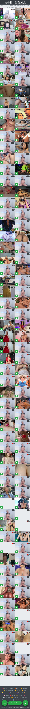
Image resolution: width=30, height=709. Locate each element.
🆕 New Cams (6, 697)
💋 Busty (12, 695)
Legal (28, 707)
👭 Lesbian (19, 695)
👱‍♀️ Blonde (4, 693)
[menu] (5, 703)
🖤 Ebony (10, 688)
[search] (25, 703)
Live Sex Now (15, 703)
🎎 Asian (4, 688)
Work (14, 707)
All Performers (23, 707)
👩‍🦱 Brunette (12, 693)
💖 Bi (25, 695)
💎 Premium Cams (7, 700)
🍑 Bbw (26, 693)
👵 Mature (17, 690)
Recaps (17, 707)
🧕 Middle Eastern (8, 690)
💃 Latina (17, 688)
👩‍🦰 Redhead (19, 693)
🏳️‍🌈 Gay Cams (14, 697)
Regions (10, 707)
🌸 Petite (6, 695)
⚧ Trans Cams (23, 697)
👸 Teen (24, 690)
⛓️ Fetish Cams (17, 700)
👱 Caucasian (24, 688)
